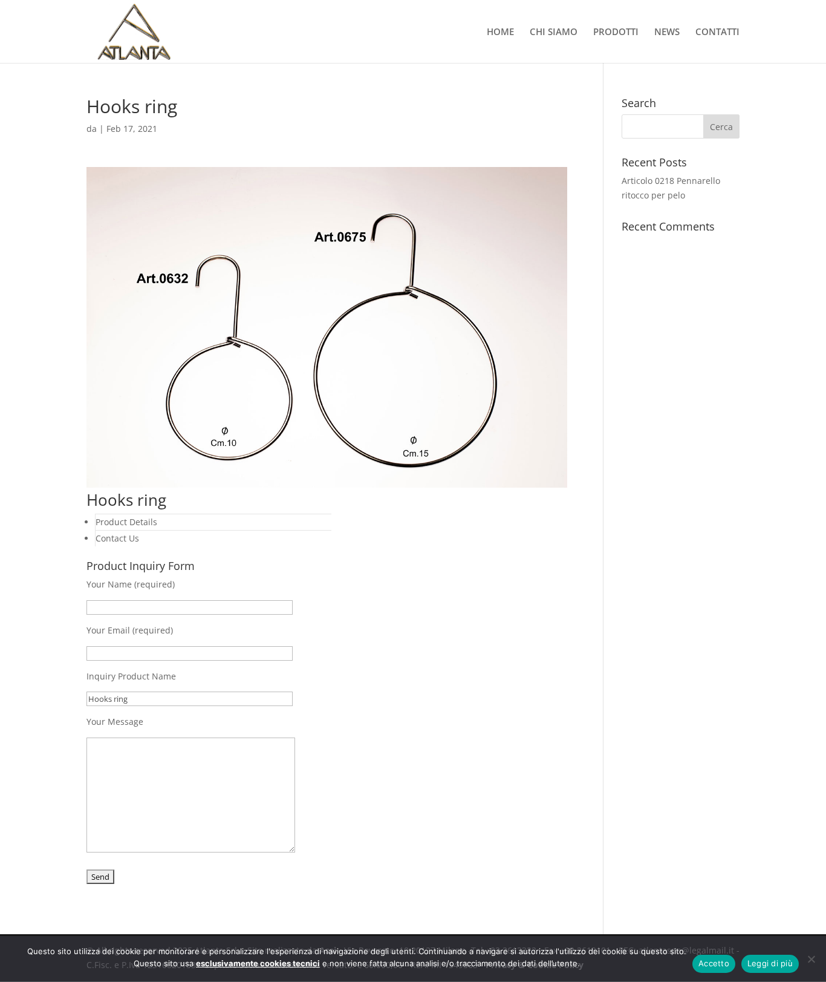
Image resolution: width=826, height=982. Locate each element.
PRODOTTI (616, 32)
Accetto (713, 963)
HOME (500, 32)
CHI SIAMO (553, 32)
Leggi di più (770, 963)
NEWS (667, 32)
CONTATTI (717, 32)
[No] (811, 959)
